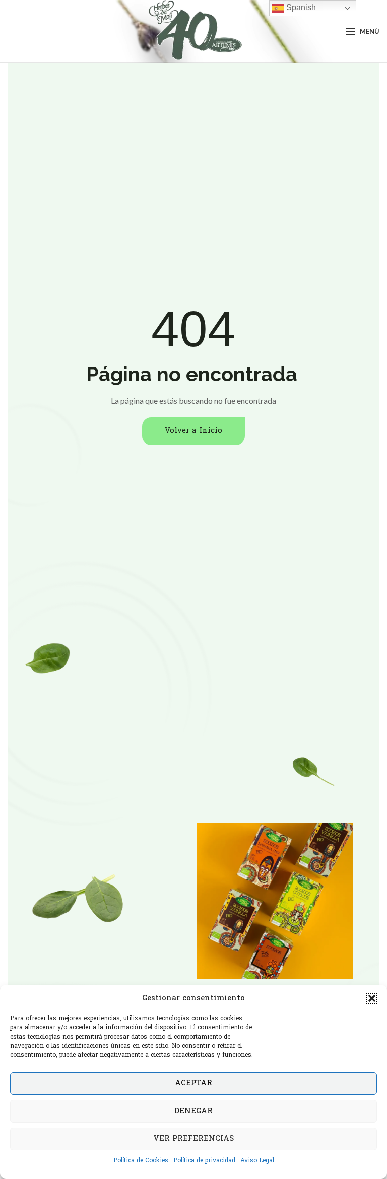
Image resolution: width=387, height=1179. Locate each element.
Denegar (193, 1111)
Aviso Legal (257, 1160)
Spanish (300, 7)
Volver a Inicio (193, 430)
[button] (372, 998)
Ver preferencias (193, 1138)
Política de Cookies (140, 1160)
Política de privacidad (204, 1160)
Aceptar (193, 1083)
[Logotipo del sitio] (193, 31)
